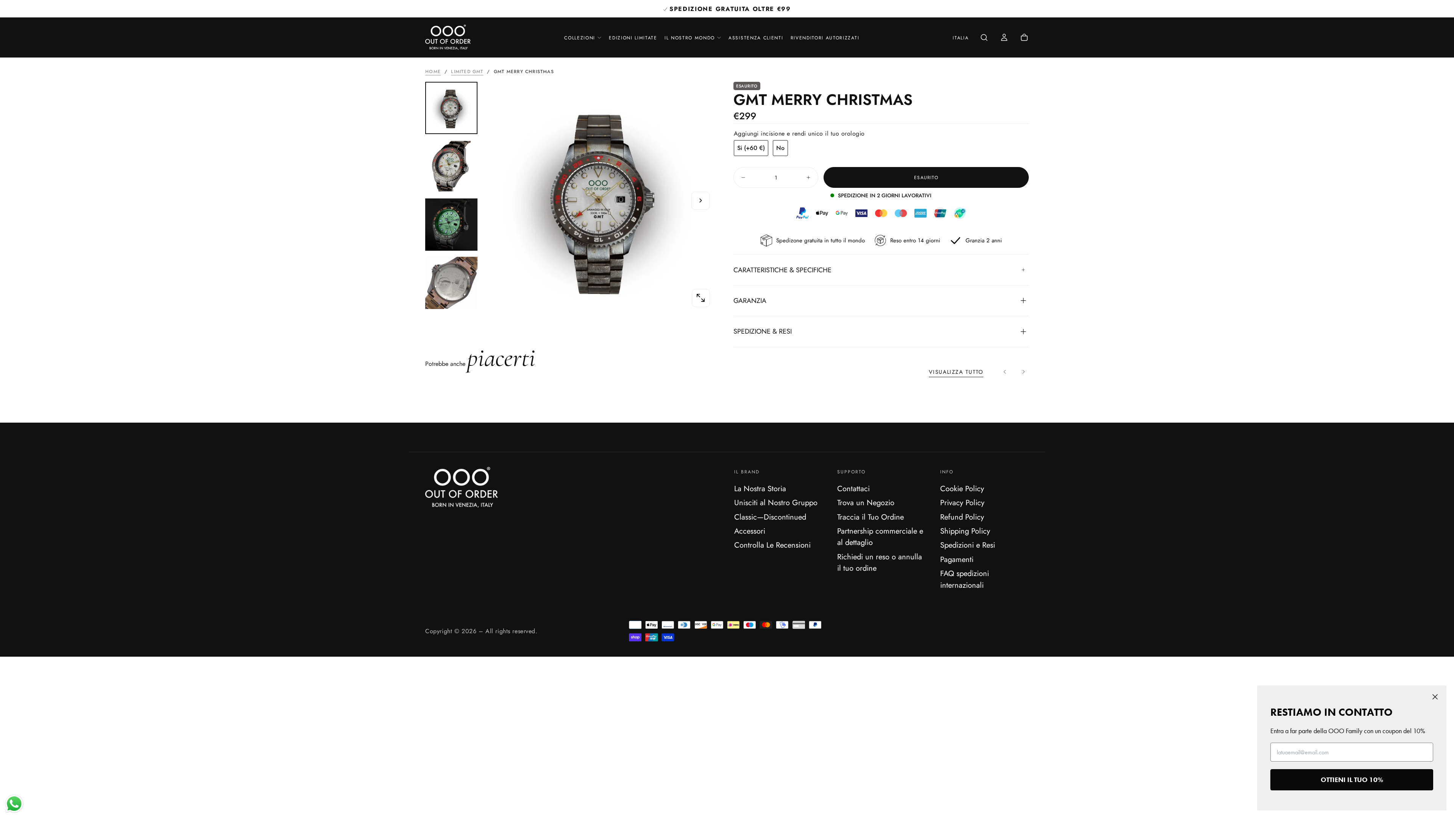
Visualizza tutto (956, 372)
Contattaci (853, 488)
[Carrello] (1024, 38)
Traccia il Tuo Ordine (870, 517)
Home (433, 71)
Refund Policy (962, 517)
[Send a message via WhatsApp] (14, 803)
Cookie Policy (962, 488)
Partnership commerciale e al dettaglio (880, 536)
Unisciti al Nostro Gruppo (775, 502)
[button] (961, 38)
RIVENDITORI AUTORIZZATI (825, 37)
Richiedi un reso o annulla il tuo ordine (879, 562)
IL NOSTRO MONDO (690, 37)
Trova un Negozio (865, 502)
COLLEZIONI (579, 37)
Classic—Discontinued (770, 517)
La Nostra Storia (760, 488)
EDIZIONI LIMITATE (633, 37)
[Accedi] (1004, 38)
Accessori (749, 531)
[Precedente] (1005, 371)
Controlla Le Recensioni (772, 545)
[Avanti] (1023, 371)
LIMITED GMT (467, 71)
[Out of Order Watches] (461, 487)
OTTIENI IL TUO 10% (1352, 779)
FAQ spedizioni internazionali (964, 579)
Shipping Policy (965, 531)
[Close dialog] (1435, 696)
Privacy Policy (962, 502)
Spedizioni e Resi (967, 545)
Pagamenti (956, 559)
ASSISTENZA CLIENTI (756, 37)
